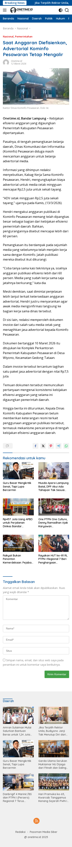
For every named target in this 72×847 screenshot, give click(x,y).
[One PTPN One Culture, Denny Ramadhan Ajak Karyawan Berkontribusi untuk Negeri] (53, 507)
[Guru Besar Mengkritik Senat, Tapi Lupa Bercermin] (18, 470)
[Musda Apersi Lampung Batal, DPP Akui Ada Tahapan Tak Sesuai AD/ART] (53, 470)
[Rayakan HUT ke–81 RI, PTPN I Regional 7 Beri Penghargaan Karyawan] (53, 543)
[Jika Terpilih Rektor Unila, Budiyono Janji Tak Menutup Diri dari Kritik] (53, 715)
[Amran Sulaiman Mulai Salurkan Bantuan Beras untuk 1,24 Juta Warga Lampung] (18, 715)
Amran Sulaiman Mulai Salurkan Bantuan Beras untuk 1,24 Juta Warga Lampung (17, 731)
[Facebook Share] (35, 446)
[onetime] (21, 10)
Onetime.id (16, 61)
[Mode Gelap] (60, 10)
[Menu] (5, 10)
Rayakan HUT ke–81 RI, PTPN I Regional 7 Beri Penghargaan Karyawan (52, 559)
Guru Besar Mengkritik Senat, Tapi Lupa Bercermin (17, 486)
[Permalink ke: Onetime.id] (6, 62)
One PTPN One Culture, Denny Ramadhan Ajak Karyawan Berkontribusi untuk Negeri (53, 523)
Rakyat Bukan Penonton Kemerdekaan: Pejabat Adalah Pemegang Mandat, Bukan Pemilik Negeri (17, 559)
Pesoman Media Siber (43, 832)
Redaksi (20, 832)
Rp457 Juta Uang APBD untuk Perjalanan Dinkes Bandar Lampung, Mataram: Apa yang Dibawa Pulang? (18, 523)
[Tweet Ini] (43, 446)
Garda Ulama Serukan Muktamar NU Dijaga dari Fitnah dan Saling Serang (52, 764)
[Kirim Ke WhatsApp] (66, 446)
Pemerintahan (23, 36)
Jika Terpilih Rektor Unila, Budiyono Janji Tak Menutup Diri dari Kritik (52, 731)
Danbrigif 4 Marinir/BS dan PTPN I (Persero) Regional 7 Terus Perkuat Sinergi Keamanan (17, 797)
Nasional (8, 36)
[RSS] (36, 821)
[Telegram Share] (58, 446)
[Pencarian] (67, 10)
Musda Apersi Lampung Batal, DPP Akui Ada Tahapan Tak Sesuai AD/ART (53, 486)
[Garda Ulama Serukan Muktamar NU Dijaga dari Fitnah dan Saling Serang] (53, 748)
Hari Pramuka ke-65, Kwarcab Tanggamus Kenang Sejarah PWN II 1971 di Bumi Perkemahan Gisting (53, 797)
